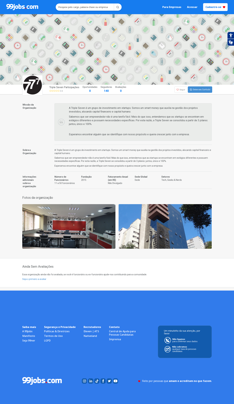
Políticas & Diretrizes (57, 331)
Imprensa (115, 339)
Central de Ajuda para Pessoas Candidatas (122, 333)
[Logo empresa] (40, 89)
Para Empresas (171, 7)
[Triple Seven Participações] (68, 226)
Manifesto (28, 336)
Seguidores (106, 89)
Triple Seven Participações (64, 87)
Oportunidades (89, 89)
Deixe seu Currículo (201, 89)
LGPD (47, 340)
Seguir (182, 90)
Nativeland (90, 336)
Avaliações (120, 89)
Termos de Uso (53, 336)
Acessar (192, 7)
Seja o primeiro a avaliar (34, 279)
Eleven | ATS (91, 331)
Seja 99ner (28, 340)
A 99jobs (27, 331)
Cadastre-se (213, 7)
